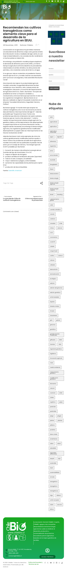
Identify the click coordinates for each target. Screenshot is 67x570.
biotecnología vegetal (54, 189)
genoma (52, 325)
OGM (60, 393)
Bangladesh (53, 164)
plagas (59, 416)
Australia (52, 160)
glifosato (52, 340)
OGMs (52, 397)
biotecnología (54, 178)
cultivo (52, 255)
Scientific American (15, 171)
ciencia (59, 228)
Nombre (51, 68)
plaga (51, 416)
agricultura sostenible (53, 131)
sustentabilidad (54, 472)
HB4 (60, 344)
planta (52, 420)
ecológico (53, 279)
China (52, 228)
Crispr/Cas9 (53, 251)
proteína (52, 430)
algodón (59, 137)
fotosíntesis (53, 315)
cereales (52, 223)
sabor (51, 443)
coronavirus (53, 237)
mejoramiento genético (54, 372)
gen (51, 320)
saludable (53, 448)
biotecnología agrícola (54, 183)
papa (60, 402)
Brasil (51, 194)
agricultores (53, 122)
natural (52, 388)
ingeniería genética (56, 349)
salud (59, 443)
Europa (52, 311)
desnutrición (54, 269)
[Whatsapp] (59, 41)
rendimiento (53, 439)
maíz (51, 363)
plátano (52, 425)
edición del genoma (56, 288)
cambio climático (55, 209)
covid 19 (52, 242)
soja (59, 458)
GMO (60, 340)
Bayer (52, 169)
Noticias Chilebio (26, 45)
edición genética (55, 292)
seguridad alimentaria (53, 453)
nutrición (52, 393)
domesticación (54, 274)
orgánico (52, 402)
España (52, 302)
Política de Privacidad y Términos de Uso (35, 563)
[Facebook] (51, 34)
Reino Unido (53, 434)
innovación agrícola (56, 358)
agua (51, 137)
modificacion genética (54, 378)
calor (51, 205)
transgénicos (54, 491)
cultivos (60, 255)
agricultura (53, 126)
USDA (51, 504)
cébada (52, 265)
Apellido (51, 75)
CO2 (51, 232)
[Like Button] (36, 45)
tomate (52, 477)
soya (51, 468)
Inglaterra (53, 353)
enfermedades (54, 297)
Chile (60, 223)
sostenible (53, 463)
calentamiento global (54, 199)
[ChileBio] (17, 9)
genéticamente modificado (54, 334)
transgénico (53, 486)
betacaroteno (54, 174)
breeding (59, 194)
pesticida (53, 407)
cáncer (52, 260)
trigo (51, 495)
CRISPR (52, 246)
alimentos (53, 141)
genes (58, 320)
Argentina (53, 146)
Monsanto (53, 383)
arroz (51, 151)
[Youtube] (62, 34)
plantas (60, 420)
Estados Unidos (54, 306)
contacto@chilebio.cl (15, 556)
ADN (51, 117)
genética (52, 329)
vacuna (59, 504)
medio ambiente (55, 367)
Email (50, 81)
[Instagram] (56, 34)
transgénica (53, 481)
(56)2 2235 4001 (30, 1)
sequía (52, 458)
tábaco (59, 495)
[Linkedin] (54, 41)
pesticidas (53, 411)
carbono (52, 219)
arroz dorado (54, 155)
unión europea (54, 500)
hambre (52, 344)
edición (52, 283)
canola (52, 214)
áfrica (52, 509)
